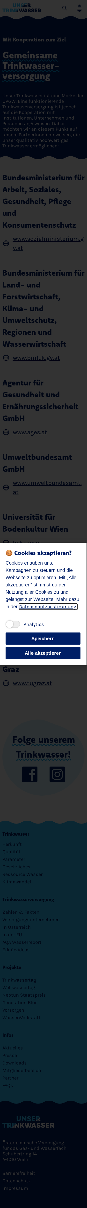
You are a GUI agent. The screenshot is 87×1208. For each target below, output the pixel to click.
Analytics (34, 624)
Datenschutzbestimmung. (48, 606)
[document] (43, 604)
